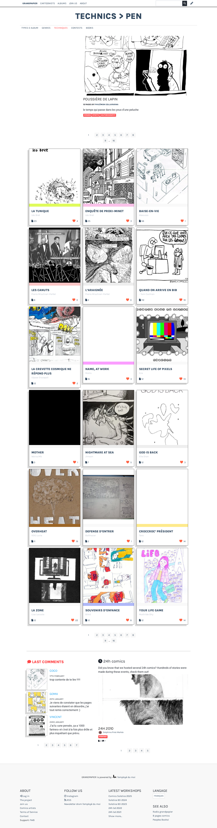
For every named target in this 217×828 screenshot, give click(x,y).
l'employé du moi (126, 777)
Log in (25, 796)
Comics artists (28, 808)
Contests (76, 27)
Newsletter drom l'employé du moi (82, 804)
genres (46, 27)
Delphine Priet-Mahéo (113, 732)
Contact (24, 816)
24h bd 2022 (115, 808)
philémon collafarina (106, 104)
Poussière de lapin (100, 99)
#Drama (87, 115)
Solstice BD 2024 (117, 800)
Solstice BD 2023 (117, 804)
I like (73, 220)
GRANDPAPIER (29, 3)
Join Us (73, 3)
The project (26, 800)
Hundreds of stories (168, 667)
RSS (68, 800)
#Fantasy (103, 737)
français (159, 796)
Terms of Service (28, 812)
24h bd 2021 (114, 812)
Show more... (115, 816)
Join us (24, 804)
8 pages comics (161, 815)
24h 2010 (105, 728)
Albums (62, 3)
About (83, 3)
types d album (29, 27)
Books (89, 27)
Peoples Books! (161, 819)
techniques (61, 27)
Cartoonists (47, 3)
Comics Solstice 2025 (120, 796)
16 (114, 140)
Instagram (72, 796)
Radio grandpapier (163, 811)
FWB (32, 820)
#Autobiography (108, 115)
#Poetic (95, 115)
